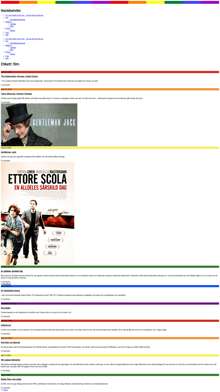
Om (7, 17)
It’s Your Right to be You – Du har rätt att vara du (24, 15)
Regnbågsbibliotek (17, 20)
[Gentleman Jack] (39, 146)
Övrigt (8, 28)
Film (7, 33)
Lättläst (13, 24)
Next (6, 390)
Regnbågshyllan (11, 10)
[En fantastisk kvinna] (6, 284)
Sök (7, 35)
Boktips (9, 22)
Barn (12, 26)
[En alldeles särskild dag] (37, 264)
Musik (12, 30)
